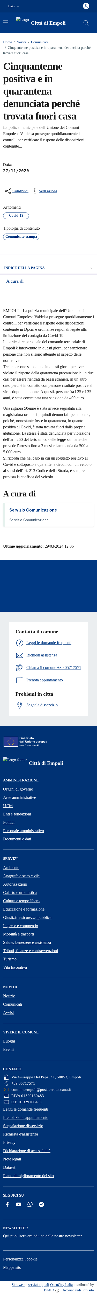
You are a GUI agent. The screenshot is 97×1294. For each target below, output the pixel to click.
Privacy (9, 1142)
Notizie (9, 996)
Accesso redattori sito (78, 1290)
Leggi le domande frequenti (25, 1109)
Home (7, 42)
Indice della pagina (24, 268)
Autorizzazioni (15, 884)
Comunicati (38, 42)
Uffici (8, 806)
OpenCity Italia (61, 1285)
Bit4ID (49, 1290)
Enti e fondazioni (17, 814)
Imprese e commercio (20, 926)
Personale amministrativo (23, 830)
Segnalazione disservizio (23, 1126)
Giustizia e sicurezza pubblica (27, 917)
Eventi (8, 1049)
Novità (20, 42)
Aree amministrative (19, 797)
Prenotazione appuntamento (25, 1117)
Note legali (12, 1159)
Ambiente (11, 867)
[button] (14, 6)
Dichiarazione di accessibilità (26, 1151)
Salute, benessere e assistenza (27, 942)
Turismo (10, 959)
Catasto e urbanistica (20, 892)
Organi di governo (18, 789)
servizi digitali (38, 1285)
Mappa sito (12, 1267)
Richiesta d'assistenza (20, 1134)
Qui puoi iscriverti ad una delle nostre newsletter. (43, 1236)
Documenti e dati (17, 839)
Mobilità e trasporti (18, 934)
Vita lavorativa (15, 967)
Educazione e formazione (23, 909)
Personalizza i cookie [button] (20, 1259)
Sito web (18, 1285)
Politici (8, 822)
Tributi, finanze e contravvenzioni (30, 950)
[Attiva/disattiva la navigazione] (6, 22)
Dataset (9, 1167)
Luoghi (9, 1041)
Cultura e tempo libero (21, 901)
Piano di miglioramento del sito (28, 1175)
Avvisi (8, 1012)
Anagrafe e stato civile (21, 876)
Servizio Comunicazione (33, 510)
